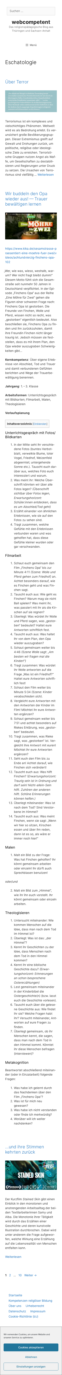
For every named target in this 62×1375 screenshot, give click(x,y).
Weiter (30, 1275)
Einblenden (39, 423)
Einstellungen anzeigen (31, 1366)
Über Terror (17, 81)
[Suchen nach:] (31, 11)
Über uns (15, 1306)
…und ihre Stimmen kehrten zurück (24, 1149)
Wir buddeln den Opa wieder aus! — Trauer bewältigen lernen (26, 199)
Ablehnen (31, 1357)
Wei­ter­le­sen (46, 174)
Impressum (37, 1311)
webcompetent (31, 22)
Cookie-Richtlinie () (23, 1316)
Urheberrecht (35, 1306)
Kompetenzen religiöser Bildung (30, 1300)
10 (20, 1275)
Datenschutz (17, 1311)
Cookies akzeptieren (31, 1347)
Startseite (15, 1295)
